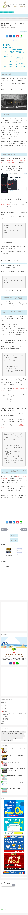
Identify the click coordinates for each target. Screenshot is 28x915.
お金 (23, 731)
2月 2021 (5, 718)
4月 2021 (5, 711)
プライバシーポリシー (6, 909)
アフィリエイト (4, 740)
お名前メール (5, 714)
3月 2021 (5, 716)
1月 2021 (5, 719)
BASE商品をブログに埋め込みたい (15, 755)
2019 (3, 723)
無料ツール (17, 731)
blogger (12, 738)
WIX (25, 31)
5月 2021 (5, 710)
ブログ (2, 738)
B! (14, 36)
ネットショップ (4, 733)
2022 (3, 705)
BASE (10, 731)
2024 (3, 702)
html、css (19, 738)
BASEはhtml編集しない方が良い (15, 775)
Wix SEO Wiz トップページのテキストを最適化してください (15, 713)
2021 (3, 707)
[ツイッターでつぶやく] (7, 36)
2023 (3, 703)
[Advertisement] (14, 616)
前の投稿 (23, 529)
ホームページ (4, 731)
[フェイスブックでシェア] (10, 36)
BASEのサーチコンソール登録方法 (15, 782)
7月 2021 (5, 708)
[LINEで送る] (21, 36)
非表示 (15, 40)
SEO (21, 31)
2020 (3, 721)
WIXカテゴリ (14, 540)
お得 (15, 733)
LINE (2, 735)
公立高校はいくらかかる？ (13, 762)
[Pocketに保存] (17, 36)
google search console (14, 735)
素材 (10, 740)
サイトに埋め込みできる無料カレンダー (16, 748)
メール (7, 738)
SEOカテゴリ (14, 535)
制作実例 (20, 733)
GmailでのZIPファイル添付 (13, 788)
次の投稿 (4, 529)
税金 (22, 735)
